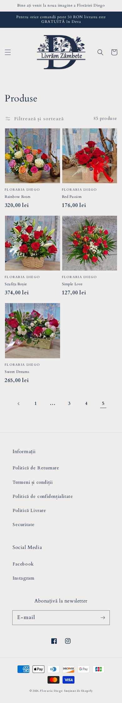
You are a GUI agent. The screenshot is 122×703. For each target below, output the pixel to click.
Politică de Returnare (36, 468)
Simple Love (72, 284)
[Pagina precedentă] (19, 404)
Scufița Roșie (16, 284)
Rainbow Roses (18, 196)
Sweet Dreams (17, 371)
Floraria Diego (51, 691)
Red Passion (72, 196)
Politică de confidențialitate (43, 496)
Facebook (23, 564)
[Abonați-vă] (102, 617)
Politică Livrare (29, 511)
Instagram (23, 578)
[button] (8, 52)
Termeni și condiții (33, 482)
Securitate (24, 525)
